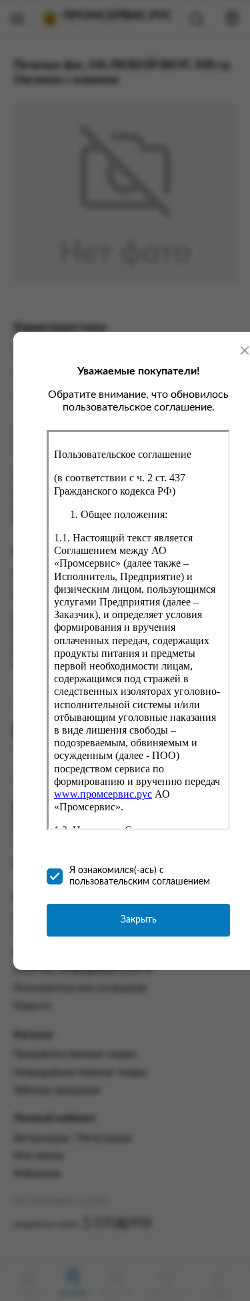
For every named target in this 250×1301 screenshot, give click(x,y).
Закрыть (139, 920)
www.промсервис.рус (103, 794)
